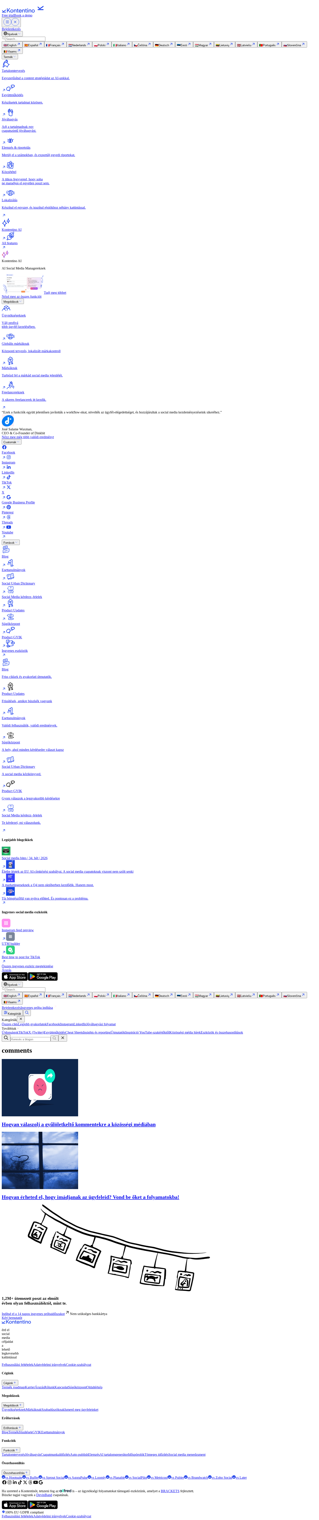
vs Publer (177, 1477)
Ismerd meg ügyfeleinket (81, 1409)
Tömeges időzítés (156, 1454)
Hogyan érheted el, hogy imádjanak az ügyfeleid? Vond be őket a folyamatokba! (90, 1197)
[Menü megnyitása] (11, 22)
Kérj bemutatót (12, 1318)
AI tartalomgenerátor (114, 1454)
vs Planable (117, 1477)
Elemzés (94, 1454)
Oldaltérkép (94, 1387)
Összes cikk (10, 1024)
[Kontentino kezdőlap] (24, 11)
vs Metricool (159, 1477)
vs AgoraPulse (78, 1477)
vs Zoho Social (222, 1477)
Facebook (53, 1024)
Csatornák (9, 442)
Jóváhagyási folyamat (101, 1024)
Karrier (30, 1387)
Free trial (8, 15)
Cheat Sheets (74, 1032)
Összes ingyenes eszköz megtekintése (27, 966)
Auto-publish (79, 1454)
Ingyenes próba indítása (37, 1007)
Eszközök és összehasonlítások (222, 1032)
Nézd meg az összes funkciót (21, 296)
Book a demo (23, 15)
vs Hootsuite (13, 1477)
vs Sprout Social (53, 1477)
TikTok (23, 1032)
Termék (8, 57)
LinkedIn (80, 1024)
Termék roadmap (13, 1387)
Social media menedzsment (187, 1454)
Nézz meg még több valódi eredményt (28, 437)
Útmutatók (118, 1032)
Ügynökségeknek (14, 1409)
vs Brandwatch (197, 1477)
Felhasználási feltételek (17, 1364)
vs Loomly (98, 1477)
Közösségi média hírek (185, 1032)
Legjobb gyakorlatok (32, 1024)
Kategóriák (14, 1013)
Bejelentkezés (11, 29)
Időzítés (64, 1454)
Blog (5, 1432)
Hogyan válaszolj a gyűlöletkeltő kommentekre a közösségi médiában (79, 1124)
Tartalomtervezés (13, 1454)
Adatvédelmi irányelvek (49, 1364)
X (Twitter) (36, 1032)
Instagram (67, 1024)
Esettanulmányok (53, 1432)
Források (9, 542)
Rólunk (49, 1387)
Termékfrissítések (20, 1432)
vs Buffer (32, 1477)
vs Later (241, 1477)
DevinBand (44, 1495)
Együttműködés (54, 1032)
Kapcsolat (61, 1387)
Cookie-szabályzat (78, 1364)
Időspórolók (136, 1454)
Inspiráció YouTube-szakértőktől (147, 1032)
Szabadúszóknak (52, 1409)
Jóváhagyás (33, 1454)
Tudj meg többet (55, 292)
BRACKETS (170, 1491)
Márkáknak (33, 1409)
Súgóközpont (77, 1387)
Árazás (6, 970)
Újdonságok (10, 1032)
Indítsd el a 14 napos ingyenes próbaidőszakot (33, 1314)
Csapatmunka (50, 1454)
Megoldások (11, 301)
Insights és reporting (97, 1032)
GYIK (36, 1432)
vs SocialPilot (137, 1477)
